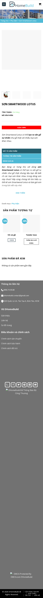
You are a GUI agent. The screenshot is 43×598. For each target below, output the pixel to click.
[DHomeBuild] (21, 4)
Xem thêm (20, 193)
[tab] (21, 151)
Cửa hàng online (32, 592)
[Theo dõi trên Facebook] (13, 384)
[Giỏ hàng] (40, 4)
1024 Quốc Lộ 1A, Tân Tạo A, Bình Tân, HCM (21, 301)
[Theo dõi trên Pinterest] (24, 384)
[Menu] (4, 4)
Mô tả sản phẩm (10, 151)
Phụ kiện (13, 21)
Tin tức (28, 595)
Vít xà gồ (12, 235)
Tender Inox (31, 235)
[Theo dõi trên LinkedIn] (29, 384)
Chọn (12, 240)
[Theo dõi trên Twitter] (18, 384)
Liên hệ (37, 595)
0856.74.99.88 (8, 290)
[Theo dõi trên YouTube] (35, 384)
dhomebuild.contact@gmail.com (16, 295)
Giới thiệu (32, 593)
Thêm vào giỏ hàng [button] (31, 241)
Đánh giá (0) (8, 161)
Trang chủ (4, 21)
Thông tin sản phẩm (12, 156)
